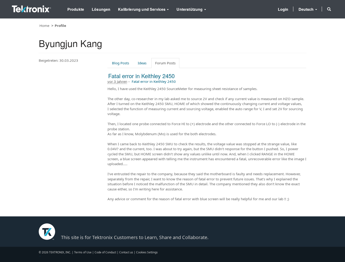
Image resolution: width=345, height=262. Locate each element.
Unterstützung (189, 9)
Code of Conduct (105, 252)
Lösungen (101, 9)
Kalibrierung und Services (142, 9)
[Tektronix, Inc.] (31, 8)
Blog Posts (120, 63)
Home (44, 25)
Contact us (126, 252)
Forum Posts (165, 63)
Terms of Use (83, 252)
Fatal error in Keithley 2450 (141, 76)
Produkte (75, 9)
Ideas (142, 63)
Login (283, 9)
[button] (329, 9)
